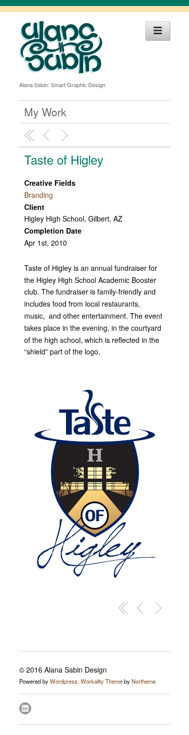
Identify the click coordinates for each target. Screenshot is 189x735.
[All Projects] (29, 135)
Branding (38, 195)
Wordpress (64, 681)
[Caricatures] (66, 135)
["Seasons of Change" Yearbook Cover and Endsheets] (47, 135)
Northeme (144, 681)
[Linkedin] (26, 707)
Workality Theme (101, 681)
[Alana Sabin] (60, 71)
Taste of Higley (63, 159)
